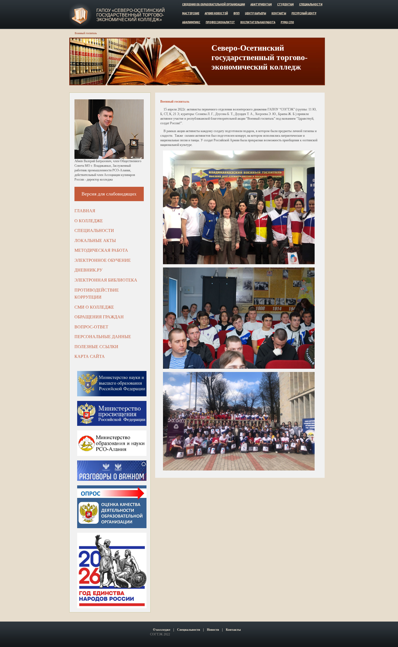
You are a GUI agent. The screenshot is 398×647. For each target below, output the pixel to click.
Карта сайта (89, 356)
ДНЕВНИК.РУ (88, 270)
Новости (213, 630)
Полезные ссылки (96, 346)
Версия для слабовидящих (108, 194)
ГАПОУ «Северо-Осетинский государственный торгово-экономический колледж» (130, 15)
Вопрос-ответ (91, 327)
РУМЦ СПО (287, 22)
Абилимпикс (191, 22)
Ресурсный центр (304, 13)
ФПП (236, 13)
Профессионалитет (220, 22)
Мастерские (190, 13)
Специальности (310, 4)
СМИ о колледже (94, 307)
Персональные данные (102, 336)
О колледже (88, 220)
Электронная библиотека (105, 280)
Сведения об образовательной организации (213, 4)
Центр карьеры (255, 13)
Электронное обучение (102, 260)
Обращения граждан (99, 317)
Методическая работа (101, 250)
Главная (84, 210)
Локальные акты (95, 240)
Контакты (279, 13)
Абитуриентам (261, 4)
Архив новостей (216, 13)
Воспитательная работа (257, 22)
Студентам (285, 4)
